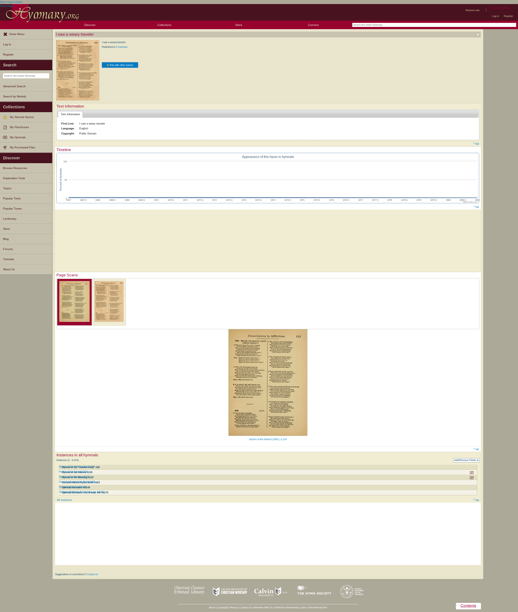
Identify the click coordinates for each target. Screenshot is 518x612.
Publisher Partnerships (287, 607)
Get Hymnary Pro (317, 607)
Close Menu (16, 34)
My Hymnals (18, 137)
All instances (64, 499)
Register (508, 16)
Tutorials (8, 259)
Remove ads (473, 10)
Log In (7, 44)
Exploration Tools (14, 178)
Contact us (92, 574)
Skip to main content (11, 2)
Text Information (70, 114)
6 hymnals (121, 47)
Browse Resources (15, 168)
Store (238, 25)
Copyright (222, 607)
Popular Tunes (12, 208)
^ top (476, 143)
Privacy (234, 607)
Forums (8, 249)
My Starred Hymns (22, 117)
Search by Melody (14, 96)
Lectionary (9, 218)
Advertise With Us (263, 607)
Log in (495, 16)
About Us (9, 269)
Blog (6, 239)
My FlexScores (19, 127)
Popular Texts (12, 198)
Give (304, 607)
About (212, 607)
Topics (7, 188)
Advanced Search (14, 86)
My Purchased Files (22, 147)
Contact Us (246, 607)
